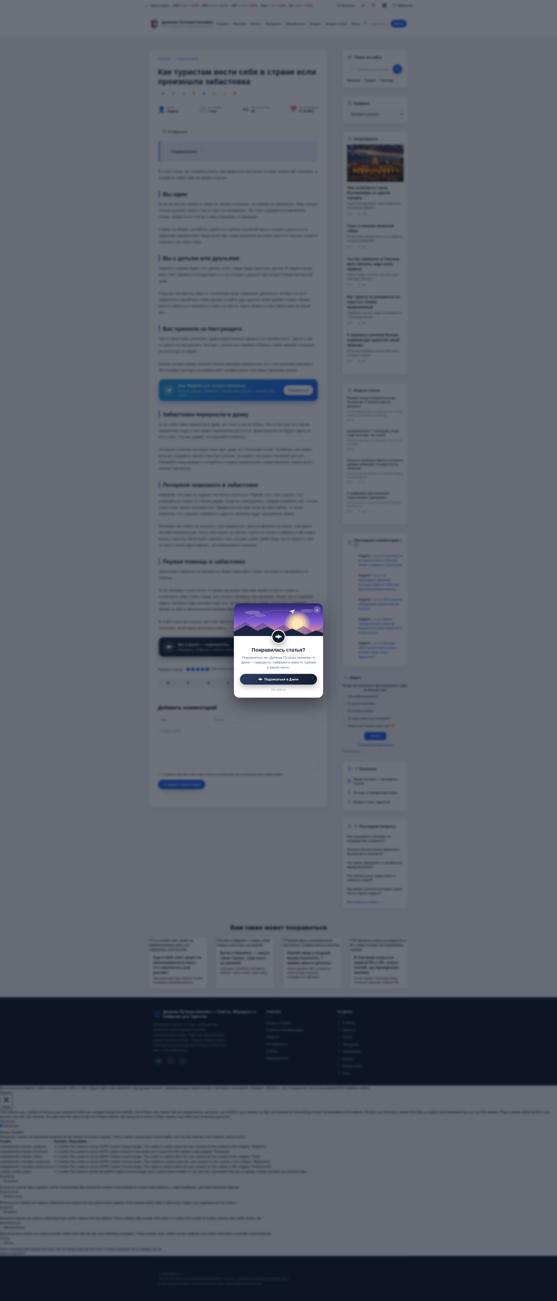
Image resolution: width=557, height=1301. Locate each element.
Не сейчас (278, 689)
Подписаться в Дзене (281, 679)
